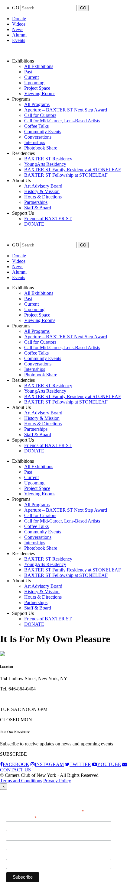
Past (28, 71)
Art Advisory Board (43, 185)
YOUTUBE (109, 764)
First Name (16, 837)
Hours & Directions (43, 196)
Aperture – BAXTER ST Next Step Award (65, 109)
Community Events (42, 131)
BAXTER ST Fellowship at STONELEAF (66, 175)
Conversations (37, 137)
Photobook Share (40, 147)
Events (18, 40)
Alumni (19, 34)
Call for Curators (40, 115)
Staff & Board (37, 207)
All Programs (37, 104)
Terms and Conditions (21, 780)
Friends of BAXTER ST (48, 218)
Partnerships (35, 202)
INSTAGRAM (49, 764)
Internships (34, 142)
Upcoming (34, 82)
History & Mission (42, 191)
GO (16, 7)
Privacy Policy (57, 780)
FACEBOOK (16, 764)
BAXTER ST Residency (48, 158)
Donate (19, 18)
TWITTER (80, 764)
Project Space (37, 88)
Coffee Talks (36, 126)
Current (31, 77)
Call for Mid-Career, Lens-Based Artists (62, 120)
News (17, 29)
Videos (18, 24)
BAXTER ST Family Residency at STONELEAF (72, 169)
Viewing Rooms (39, 93)
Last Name (16, 855)
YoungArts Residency (45, 164)
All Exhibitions (38, 66)
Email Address (21, 817)
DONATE (34, 224)
